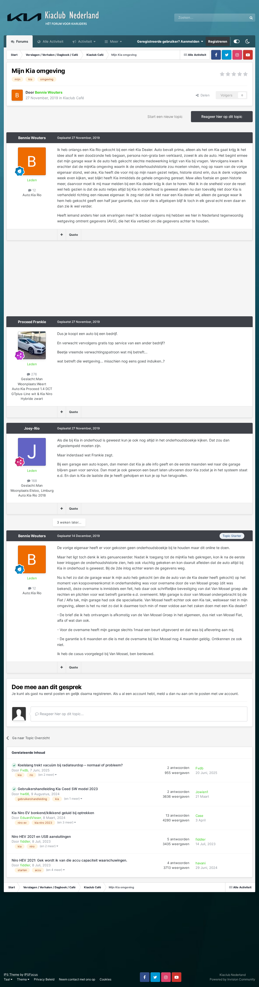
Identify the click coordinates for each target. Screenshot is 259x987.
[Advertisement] (65, 281)
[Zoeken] (251, 18)
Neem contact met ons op (77, 979)
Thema (22, 979)
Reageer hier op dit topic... (61, 714)
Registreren (217, 41)
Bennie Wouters (32, 138)
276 (33, 374)
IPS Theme (11, 974)
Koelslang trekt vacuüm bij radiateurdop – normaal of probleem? (70, 765)
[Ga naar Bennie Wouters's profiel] (17, 95)
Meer (114, 41)
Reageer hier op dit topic (221, 116)
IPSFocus (31, 974)
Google (235, 17)
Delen (204, 95)
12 (33, 190)
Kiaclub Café (73, 98)
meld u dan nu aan (172, 693)
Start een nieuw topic (165, 116)
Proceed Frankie (32, 322)
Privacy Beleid (44, 979)
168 (33, 481)
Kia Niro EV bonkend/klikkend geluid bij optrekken (53, 813)
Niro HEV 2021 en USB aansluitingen (41, 837)
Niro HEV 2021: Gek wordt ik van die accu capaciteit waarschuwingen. (69, 860)
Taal (7, 979)
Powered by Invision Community (232, 979)
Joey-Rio (32, 428)
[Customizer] (236, 41)
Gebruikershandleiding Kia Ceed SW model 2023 (58, 789)
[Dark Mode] (247, 41)
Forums (21, 41)
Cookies (105, 979)
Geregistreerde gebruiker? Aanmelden (169, 41)
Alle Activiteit (52, 41)
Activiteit (84, 41)
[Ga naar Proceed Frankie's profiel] (32, 345)
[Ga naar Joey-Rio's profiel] (32, 452)
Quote (73, 235)
